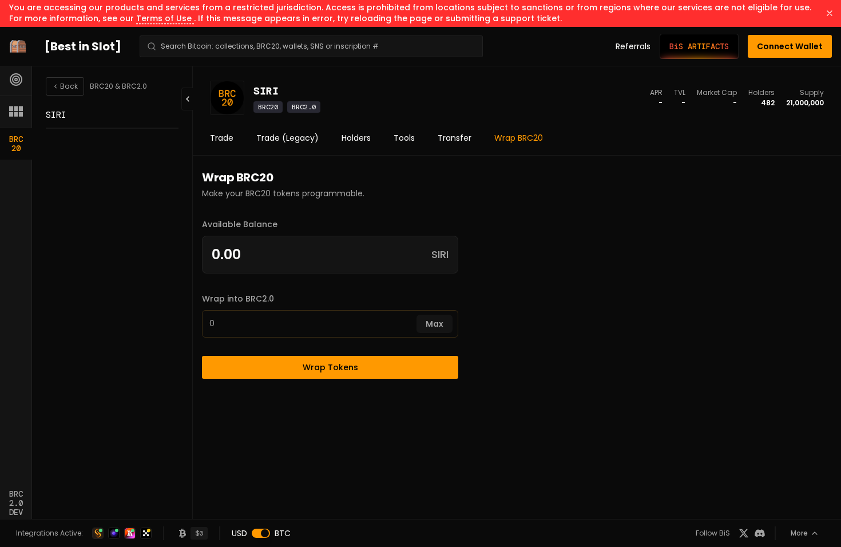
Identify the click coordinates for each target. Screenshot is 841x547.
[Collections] (16, 112)
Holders (356, 138)
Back (69, 86)
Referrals (633, 46)
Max (434, 324)
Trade (221, 138)
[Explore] (16, 80)
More (799, 533)
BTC (283, 533)
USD (239, 533)
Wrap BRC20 (518, 138)
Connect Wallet (790, 46)
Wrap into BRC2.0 (238, 298)
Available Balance (239, 224)
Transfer (454, 138)
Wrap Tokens (330, 367)
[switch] (261, 533)
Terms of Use (165, 18)
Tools (404, 138)
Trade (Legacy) (287, 138)
